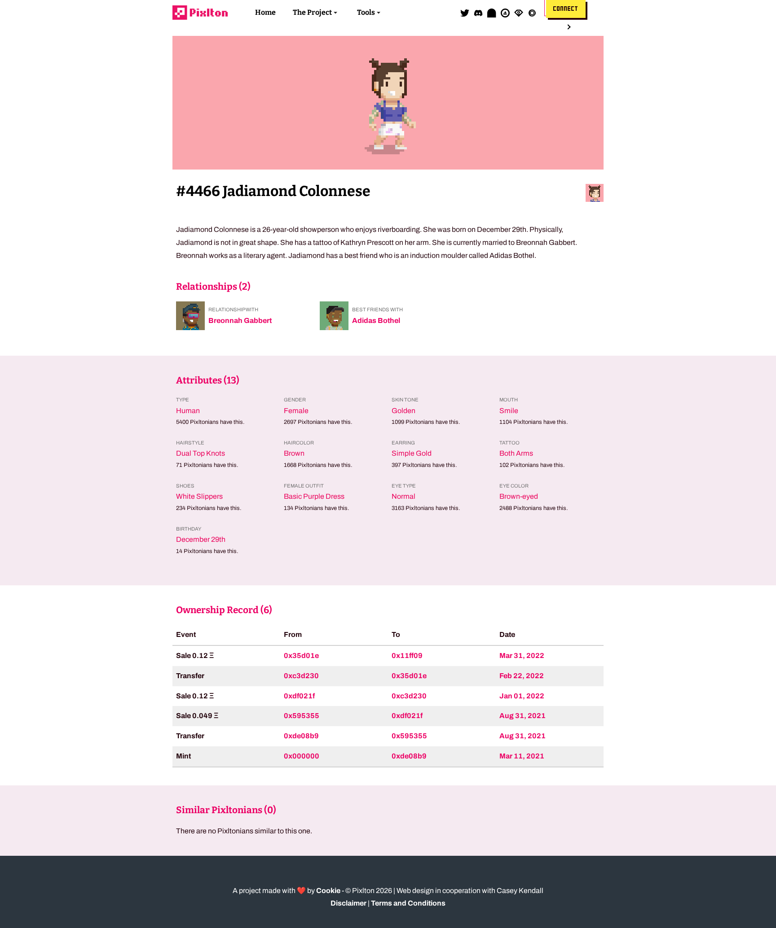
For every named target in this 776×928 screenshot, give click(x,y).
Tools (366, 12)
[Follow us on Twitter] (464, 12)
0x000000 (301, 756)
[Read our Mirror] (491, 12)
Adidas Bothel (376, 320)
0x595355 (301, 715)
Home (265, 12)
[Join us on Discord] (478, 12)
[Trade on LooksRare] (518, 12)
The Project (312, 12)
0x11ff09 (407, 655)
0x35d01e (301, 655)
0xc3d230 (301, 676)
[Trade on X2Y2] (532, 12)
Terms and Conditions (408, 903)
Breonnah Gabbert (240, 320)
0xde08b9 (301, 736)
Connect (565, 9)
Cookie (328, 890)
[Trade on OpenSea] (505, 12)
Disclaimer (348, 903)
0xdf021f (299, 696)
